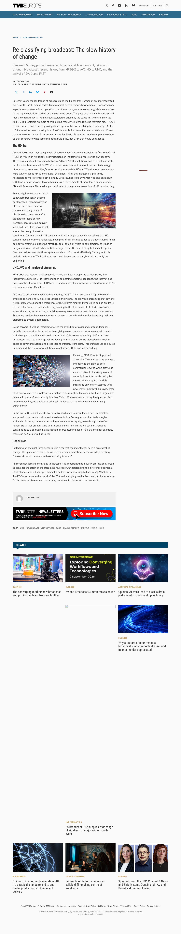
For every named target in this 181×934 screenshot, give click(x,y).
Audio (134, 14)
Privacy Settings (153, 906)
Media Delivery (45, 14)
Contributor (22, 81)
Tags (80, 906)
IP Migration (148, 14)
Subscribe (157, 5)
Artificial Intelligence (69, 14)
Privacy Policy (90, 906)
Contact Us (61, 906)
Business (163, 14)
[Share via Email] (51, 92)
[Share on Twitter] (16, 92)
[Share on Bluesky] (37, 92)
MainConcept (71, 528)
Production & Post (117, 14)
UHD (101, 528)
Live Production (94, 14)
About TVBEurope (28, 906)
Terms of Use (125, 906)
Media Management (23, 14)
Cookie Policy (139, 906)
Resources (144, 5)
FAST (58, 528)
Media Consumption (33, 37)
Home (15, 37)
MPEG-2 (85, 528)
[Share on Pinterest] (44, 92)
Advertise (72, 906)
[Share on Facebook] (23, 92)
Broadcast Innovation (40, 528)
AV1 (22, 528)
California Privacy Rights (108, 906)
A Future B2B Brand (46, 906)
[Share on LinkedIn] (30, 92)
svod (94, 528)
